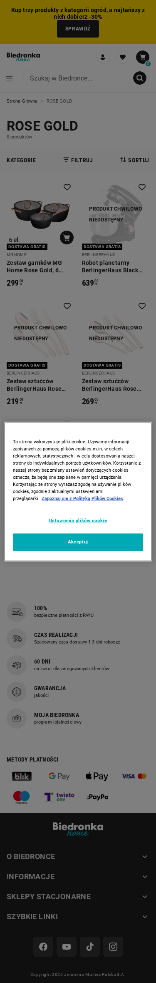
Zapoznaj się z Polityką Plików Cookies (82, 498)
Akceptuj (78, 542)
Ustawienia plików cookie (78, 520)
